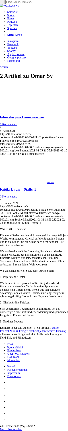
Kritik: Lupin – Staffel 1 (18, 189)
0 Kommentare (8, 124)
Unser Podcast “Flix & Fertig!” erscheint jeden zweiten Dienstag (33, 329)
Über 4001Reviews (18, 353)
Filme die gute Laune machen (22, 117)
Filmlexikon (14, 350)
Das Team (13, 356)
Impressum (13, 373)
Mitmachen (13, 360)
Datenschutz (14, 376)
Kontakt (12, 366)
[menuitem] (37, 12)
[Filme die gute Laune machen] (23, 110)
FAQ (10, 343)
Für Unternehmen (17, 369)
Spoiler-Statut (15, 347)
